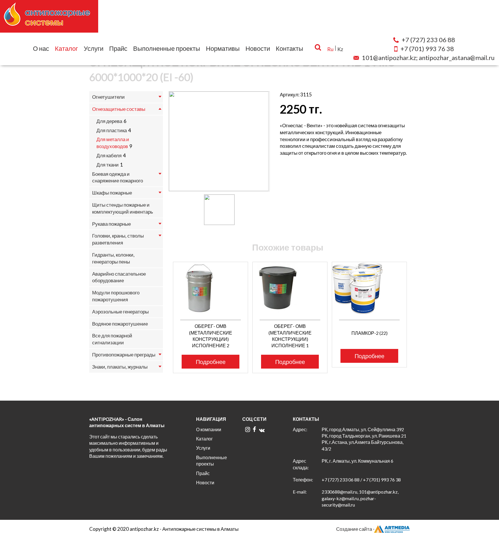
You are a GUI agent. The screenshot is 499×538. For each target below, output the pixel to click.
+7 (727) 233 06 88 (341, 479)
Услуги (93, 48)
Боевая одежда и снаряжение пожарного (117, 177)
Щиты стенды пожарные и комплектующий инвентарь (122, 208)
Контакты (289, 48)
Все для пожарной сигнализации (112, 338)
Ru (330, 49)
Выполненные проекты (166, 48)
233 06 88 (428, 40)
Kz (340, 49)
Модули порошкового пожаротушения (115, 295)
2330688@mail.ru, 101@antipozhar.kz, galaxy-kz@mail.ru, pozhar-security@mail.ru (360, 498)
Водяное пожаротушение (120, 324)
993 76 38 (427, 49)
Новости (257, 48)
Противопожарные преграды (123, 355)
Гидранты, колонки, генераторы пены (113, 258)
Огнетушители (108, 97)
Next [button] (413, 305)
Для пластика (111, 130)
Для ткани (107, 165)
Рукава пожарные (111, 224)
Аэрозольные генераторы (120, 312)
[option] (219, 141)
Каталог (66, 48)
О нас (41, 48)
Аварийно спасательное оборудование (119, 277)
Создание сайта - (355, 529)
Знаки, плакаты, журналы (120, 367)
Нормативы (223, 48)
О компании (208, 429)
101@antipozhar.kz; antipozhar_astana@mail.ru (428, 57)
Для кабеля (109, 155)
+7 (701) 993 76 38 (382, 479)
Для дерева (109, 121)
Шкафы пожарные (112, 193)
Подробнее (211, 361)
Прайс (118, 48)
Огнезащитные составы (118, 109)
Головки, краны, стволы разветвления (118, 239)
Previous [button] (165, 305)
